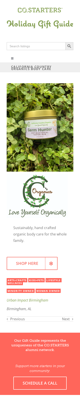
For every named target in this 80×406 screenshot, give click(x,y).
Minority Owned (21, 290)
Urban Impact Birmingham (27, 300)
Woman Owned (48, 290)
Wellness (15, 283)
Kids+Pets (36, 280)
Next (66, 319)
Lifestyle (53, 280)
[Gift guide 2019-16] (40, 17)
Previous (17, 319)
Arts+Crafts (17, 280)
